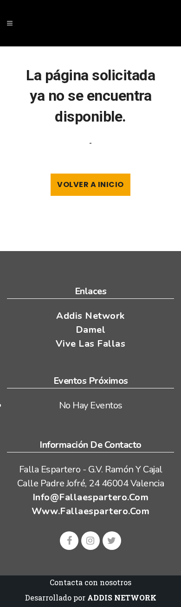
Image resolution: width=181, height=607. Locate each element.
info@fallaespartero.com (90, 497)
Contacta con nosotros (90, 582)
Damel (91, 329)
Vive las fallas (91, 343)
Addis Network (90, 316)
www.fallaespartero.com (90, 511)
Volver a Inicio (90, 184)
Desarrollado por (90, 597)
